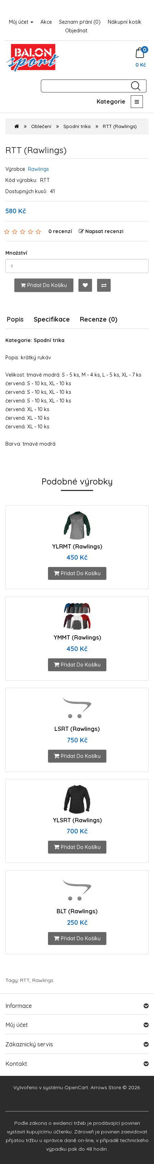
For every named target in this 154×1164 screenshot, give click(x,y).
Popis (15, 319)
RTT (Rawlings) (120, 126)
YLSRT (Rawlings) (77, 820)
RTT (25, 980)
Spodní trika (77, 126)
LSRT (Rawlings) (77, 728)
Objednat (76, 30)
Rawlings (38, 169)
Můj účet (19, 22)
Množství (16, 253)
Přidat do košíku (47, 285)
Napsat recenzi (104, 231)
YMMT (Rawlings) (77, 637)
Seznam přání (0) (80, 22)
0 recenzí (60, 231)
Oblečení (41, 126)
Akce (46, 22)
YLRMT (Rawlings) (77, 546)
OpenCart (76, 1087)
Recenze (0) (98, 319)
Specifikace (52, 319)
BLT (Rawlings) (77, 911)
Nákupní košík (124, 22)
